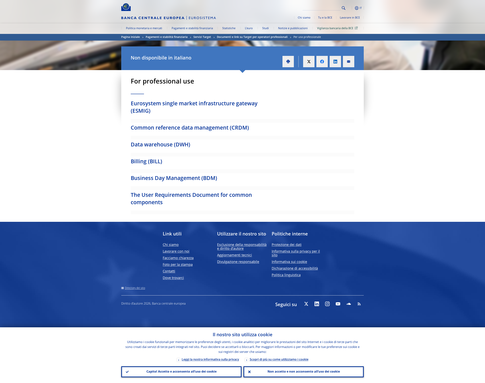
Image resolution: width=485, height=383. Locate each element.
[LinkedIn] (316, 303)
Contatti (169, 271)
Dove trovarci (173, 278)
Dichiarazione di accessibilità (295, 268)
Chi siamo (304, 17)
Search (343, 8)
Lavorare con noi (176, 251)
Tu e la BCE (325, 17)
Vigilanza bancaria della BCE (335, 28)
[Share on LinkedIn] (335, 61)
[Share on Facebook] (322, 61)
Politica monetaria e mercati (144, 28)
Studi (265, 28)
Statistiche (228, 28)
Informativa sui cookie (289, 262)
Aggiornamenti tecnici (234, 255)
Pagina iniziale (130, 37)
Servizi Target (202, 37)
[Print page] (288, 61)
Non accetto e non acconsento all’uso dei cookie (304, 371)
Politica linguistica (286, 275)
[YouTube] (338, 303)
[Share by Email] (348, 61)
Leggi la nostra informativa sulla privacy (210, 359)
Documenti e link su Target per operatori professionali (252, 37)
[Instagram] (327, 303)
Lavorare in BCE (350, 17)
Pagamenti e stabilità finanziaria (192, 28)
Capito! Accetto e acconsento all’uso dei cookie (181, 371)
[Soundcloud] (348, 303)
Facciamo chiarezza (178, 258)
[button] (350, 8)
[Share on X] (308, 61)
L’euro (249, 28)
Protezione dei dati (287, 245)
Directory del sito (135, 288)
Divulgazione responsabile (238, 262)
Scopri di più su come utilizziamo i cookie (279, 359)
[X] (306, 303)
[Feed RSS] (359, 303)
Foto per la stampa (178, 265)
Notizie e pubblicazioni (293, 28)
